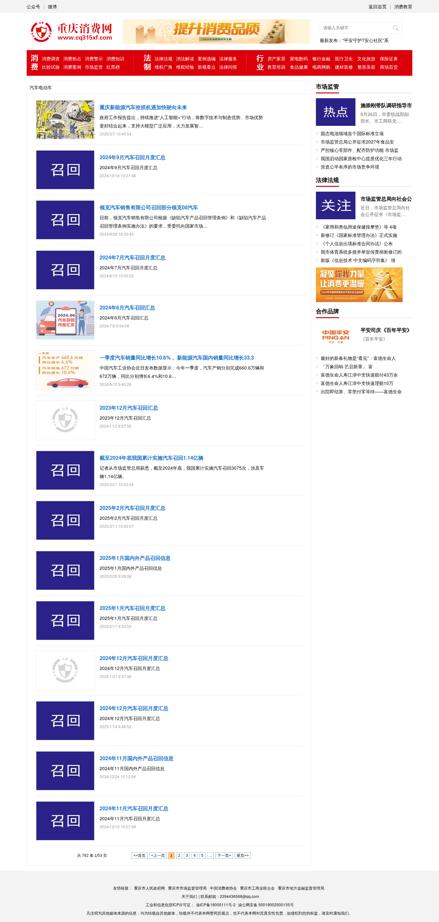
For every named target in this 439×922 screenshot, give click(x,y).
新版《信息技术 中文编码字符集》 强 (358, 260)
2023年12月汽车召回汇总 (129, 407)
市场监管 (94, 67)
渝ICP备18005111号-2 (216, 904)
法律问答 (228, 67)
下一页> (224, 855)
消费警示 (94, 58)
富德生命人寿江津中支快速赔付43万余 (359, 374)
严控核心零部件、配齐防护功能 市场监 (360, 150)
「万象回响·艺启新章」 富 (347, 366)
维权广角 (164, 67)
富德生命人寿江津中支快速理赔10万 (357, 383)
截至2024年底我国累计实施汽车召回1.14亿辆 (151, 457)
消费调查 (51, 58)
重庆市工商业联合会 (257, 888)
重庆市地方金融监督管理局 (301, 888)
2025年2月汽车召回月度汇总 (133, 507)
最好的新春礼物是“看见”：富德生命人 (358, 358)
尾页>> (243, 855)
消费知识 (115, 58)
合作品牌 (327, 311)
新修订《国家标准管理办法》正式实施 (359, 235)
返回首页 (378, 6)
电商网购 (321, 67)
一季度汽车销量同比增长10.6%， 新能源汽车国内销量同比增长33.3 (177, 357)
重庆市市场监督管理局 (187, 888)
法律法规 (164, 58)
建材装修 (344, 67)
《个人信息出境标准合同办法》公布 (357, 243)
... (210, 855)
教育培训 (276, 67)
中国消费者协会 (223, 888)
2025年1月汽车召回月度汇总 (133, 608)
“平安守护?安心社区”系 (365, 40)
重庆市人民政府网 (149, 888)
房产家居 (276, 58)
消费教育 (403, 6)
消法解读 (185, 58)
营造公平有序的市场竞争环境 (350, 166)
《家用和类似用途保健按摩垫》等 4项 (359, 226)
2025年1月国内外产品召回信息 (135, 557)
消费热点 (72, 58)
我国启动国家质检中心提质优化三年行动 (361, 158)
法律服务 (228, 58)
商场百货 (389, 67)
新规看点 (207, 67)
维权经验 (185, 67)
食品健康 (299, 67)
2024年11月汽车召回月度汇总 (134, 808)
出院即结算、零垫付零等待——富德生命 (361, 391)
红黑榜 (113, 67)
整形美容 (366, 67)
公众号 (33, 6)
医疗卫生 (344, 58)
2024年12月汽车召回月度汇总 (134, 658)
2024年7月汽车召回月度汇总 (133, 257)
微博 (52, 6)
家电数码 (299, 58)
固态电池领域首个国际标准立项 (352, 133)
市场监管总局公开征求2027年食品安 (357, 141)
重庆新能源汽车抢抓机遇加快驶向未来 (143, 107)
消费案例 (72, 67)
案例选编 (207, 58)
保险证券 (389, 58)
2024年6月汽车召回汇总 (127, 307)
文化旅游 (366, 58)
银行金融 (321, 58)
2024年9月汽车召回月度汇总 (133, 157)
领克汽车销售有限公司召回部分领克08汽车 (149, 207)
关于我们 (189, 896)
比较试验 (51, 67)
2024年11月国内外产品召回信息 (137, 758)
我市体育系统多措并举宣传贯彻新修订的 (361, 251)
